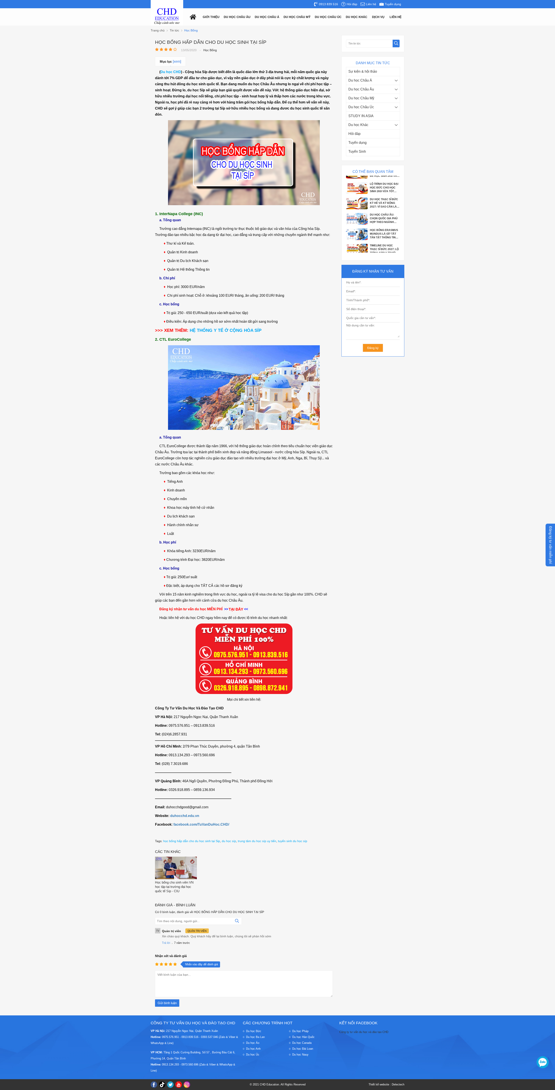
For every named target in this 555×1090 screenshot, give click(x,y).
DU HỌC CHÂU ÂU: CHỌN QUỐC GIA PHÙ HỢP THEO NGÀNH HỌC (384, 196)
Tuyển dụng (357, 142)
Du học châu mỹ (297, 17)
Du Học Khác (356, 17)
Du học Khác (358, 125)
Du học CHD (170, 72)
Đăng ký (373, 348)
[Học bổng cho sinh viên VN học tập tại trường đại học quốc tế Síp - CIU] (176, 868)
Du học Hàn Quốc (303, 1037)
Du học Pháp (300, 1031)
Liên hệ (396, 17)
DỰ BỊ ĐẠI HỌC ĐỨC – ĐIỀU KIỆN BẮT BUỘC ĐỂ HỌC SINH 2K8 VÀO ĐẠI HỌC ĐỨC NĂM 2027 (384, 242)
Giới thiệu (211, 17)
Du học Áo (252, 1042)
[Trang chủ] (191, 16)
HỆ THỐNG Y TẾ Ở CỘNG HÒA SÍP (225, 330)
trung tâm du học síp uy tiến (257, 841)
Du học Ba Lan (255, 1037)
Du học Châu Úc (361, 107)
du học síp (229, 841)
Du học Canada (302, 1042)
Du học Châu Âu (361, 89)
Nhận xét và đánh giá (171, 956)
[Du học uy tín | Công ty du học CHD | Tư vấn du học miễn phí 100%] (167, 16)
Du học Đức (253, 1031)
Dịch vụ (378, 17)
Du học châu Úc (328, 17)
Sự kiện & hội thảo (362, 71)
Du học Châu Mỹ (361, 98)
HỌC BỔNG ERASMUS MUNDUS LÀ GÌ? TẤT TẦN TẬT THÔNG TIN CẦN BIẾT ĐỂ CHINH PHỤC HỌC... (384, 212)
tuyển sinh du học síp (292, 841)
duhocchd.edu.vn (184, 816)
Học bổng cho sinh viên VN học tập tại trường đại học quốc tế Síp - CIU (174, 887)
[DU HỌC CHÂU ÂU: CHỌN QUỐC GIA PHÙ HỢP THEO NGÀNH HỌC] (357, 201)
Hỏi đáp (354, 134)
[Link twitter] (170, 1084)
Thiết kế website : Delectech (386, 1084)
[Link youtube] (178, 1084)
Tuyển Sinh (357, 151)
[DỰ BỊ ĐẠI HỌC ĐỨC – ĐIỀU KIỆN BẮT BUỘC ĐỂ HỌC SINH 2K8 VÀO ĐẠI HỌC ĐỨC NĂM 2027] (357, 248)
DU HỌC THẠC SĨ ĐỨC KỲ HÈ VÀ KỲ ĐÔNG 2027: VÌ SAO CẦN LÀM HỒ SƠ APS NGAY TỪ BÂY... (384, 181)
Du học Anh (253, 1048)
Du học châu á (267, 17)
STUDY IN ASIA (361, 116)
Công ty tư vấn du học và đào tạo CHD (363, 1032)
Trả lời (166, 942)
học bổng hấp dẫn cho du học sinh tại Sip (191, 841)
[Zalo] (543, 1062)
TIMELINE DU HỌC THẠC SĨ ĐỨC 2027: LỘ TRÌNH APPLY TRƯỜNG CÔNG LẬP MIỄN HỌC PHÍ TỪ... (384, 227)
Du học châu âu (237, 17)
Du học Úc (252, 1054)
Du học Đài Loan (302, 1048)
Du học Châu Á (360, 80)
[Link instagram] (187, 1084)
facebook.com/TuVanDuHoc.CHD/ (201, 824)
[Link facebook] (154, 1084)
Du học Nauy (300, 1054)
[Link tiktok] (162, 1084)
